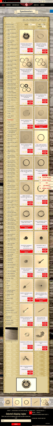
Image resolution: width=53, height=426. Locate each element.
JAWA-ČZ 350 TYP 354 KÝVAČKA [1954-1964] (31, 20)
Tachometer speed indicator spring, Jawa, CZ (26, 269)
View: (39, 24)
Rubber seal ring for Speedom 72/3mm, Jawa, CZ (41, 171)
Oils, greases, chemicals (12, 128)
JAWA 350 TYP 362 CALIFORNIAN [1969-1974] (11, 181)
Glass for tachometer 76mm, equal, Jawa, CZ (41, 95)
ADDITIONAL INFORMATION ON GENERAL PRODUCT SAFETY (37, 414)
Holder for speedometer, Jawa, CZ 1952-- (41, 342)
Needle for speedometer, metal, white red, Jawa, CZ (26, 318)
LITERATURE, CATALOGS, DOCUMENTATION (11, 291)
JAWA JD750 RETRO (11, 273)
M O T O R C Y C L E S (10, 303)
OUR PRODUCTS (9, 308)
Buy (29, 51)
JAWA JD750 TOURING (11, 271)
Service (38, 412)
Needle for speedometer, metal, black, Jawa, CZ (41, 269)
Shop (3, 5)
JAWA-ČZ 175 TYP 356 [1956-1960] (11, 139)
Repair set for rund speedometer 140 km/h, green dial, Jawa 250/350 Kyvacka (41, 71)
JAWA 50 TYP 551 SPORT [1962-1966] (12, 215)
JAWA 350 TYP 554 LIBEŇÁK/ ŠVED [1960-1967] (11, 157)
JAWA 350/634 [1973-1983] (11, 231)
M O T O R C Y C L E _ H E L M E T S (11, 313)
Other (9, 122)
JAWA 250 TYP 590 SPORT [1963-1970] (11, 173)
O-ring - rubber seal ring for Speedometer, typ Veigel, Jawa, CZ (41, 146)
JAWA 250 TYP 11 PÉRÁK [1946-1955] (11, 61)
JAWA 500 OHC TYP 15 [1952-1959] (11, 72)
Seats (9, 103)
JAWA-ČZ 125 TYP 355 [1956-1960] (11, 135)
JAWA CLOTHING (10, 298)
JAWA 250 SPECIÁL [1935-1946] (10, 41)
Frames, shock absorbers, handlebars (12, 91)
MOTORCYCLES (15, 5)
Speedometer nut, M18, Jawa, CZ (26, 342)
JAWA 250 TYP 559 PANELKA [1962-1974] (11, 161)
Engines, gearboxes (11, 108)
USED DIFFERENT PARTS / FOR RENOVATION (12, 131)
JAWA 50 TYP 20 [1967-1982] (11, 193)
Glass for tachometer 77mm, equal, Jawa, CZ (26, 121)
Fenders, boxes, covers (12, 95)
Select (16, 424)
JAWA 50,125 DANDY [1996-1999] (11, 244)
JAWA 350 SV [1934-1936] (11, 53)
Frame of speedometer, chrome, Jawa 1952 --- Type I (41, 196)
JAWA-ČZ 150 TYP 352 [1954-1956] (11, 80)
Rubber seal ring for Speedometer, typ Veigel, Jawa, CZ (26, 197)
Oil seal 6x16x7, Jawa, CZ (41, 245)
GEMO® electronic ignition (10, 295)
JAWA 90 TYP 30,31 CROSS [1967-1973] (11, 227)
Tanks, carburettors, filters (12, 100)
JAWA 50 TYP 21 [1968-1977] (11, 197)
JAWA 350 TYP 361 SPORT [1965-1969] (11, 169)
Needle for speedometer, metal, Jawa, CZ (26, 293)
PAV (7, 283)
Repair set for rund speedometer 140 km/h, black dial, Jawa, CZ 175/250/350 (26, 96)
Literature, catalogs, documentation (12, 125)
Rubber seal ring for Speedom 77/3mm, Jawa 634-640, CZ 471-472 (26, 171)
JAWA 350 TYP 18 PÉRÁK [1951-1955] (11, 68)
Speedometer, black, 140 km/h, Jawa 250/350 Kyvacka (26, 44)
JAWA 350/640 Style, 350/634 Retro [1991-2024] (11, 240)
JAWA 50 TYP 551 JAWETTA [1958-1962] (11, 219)
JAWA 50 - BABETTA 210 (11, 205)
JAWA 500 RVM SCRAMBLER (10, 259)
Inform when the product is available (41, 126)
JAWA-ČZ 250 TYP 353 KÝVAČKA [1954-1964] (11, 84)
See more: (40, 26)
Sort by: (26, 24)
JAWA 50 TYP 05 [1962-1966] (11, 190)
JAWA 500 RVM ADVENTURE (10, 255)
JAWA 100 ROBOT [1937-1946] (12, 45)
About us (36, 5)
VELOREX (8, 280)
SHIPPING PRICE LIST (40, 410)
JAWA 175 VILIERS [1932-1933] (12, 33)
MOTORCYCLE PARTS (33, 19)
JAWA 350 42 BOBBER (11, 264)
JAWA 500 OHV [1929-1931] (11, 30)
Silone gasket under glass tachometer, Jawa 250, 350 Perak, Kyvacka (41, 45)
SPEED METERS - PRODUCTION (9, 317)
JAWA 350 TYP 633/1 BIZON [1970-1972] (11, 186)
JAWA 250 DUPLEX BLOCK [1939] (12, 49)
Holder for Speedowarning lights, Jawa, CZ (26, 367)
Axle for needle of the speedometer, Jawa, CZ (41, 318)
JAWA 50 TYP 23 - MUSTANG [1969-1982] (11, 211)
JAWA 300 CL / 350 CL (11, 250)
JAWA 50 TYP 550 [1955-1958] (12, 143)
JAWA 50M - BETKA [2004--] (10, 208)
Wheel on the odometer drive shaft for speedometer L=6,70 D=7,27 (41, 294)
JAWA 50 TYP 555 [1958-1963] (12, 147)
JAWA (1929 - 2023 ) (42, 19)
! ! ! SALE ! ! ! (8, 305)
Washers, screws (11, 111)
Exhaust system (11, 106)
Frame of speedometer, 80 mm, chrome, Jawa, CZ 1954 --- (26, 222)
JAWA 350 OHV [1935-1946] (11, 57)
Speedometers (11, 119)
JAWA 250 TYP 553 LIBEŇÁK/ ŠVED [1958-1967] (11, 151)
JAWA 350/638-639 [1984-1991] (11, 235)
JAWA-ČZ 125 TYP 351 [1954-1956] (11, 76)
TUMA (8, 288)
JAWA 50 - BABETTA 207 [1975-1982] (11, 201)
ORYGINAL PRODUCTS (10, 310)
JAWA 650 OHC (10, 262)
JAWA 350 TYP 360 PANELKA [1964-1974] (11, 165)
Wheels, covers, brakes (12, 97)
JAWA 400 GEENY (10, 267)
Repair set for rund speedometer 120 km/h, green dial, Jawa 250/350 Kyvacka (26, 71)
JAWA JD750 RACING (11, 276)
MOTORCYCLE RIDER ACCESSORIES (10, 323)
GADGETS (8, 285)
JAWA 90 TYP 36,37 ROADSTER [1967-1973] (11, 223)
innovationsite (48, 423)
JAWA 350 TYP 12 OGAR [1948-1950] (11, 64)
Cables (9, 113)
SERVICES (8, 5)
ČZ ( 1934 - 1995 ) (10, 278)
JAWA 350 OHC (10, 247)
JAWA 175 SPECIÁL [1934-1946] (12, 37)
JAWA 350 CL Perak (11, 252)
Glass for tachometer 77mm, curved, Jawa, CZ (41, 121)
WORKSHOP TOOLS (9, 320)
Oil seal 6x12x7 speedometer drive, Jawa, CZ (26, 246)
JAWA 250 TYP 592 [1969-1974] (11, 177)
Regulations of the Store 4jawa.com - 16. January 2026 (23, 410)
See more (30, 49)
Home (24, 19)
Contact (42, 5)
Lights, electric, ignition (11, 116)
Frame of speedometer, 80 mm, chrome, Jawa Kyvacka (41, 222)
